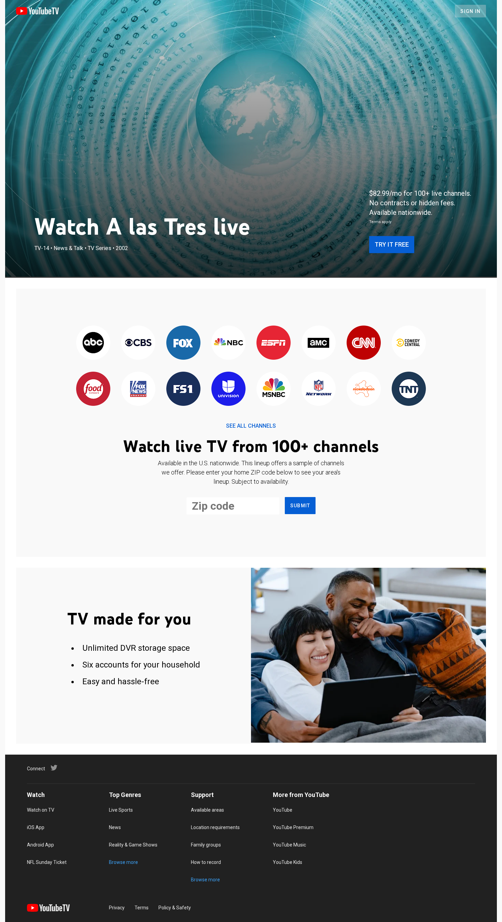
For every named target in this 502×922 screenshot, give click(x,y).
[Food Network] (93, 389)
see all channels (251, 426)
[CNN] (363, 343)
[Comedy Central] (408, 343)
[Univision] (228, 389)
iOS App (35, 827)
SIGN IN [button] (470, 11)
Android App (40, 845)
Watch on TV (40, 810)
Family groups (206, 845)
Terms (142, 907)
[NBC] (228, 343)
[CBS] (138, 343)
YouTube (282, 810)
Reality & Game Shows (133, 845)
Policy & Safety (174, 907)
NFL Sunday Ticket (47, 862)
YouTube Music (289, 845)
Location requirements (215, 827)
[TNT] (408, 389)
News (115, 827)
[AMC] (318, 343)
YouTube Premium (293, 827)
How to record (206, 862)
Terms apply (380, 222)
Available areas (207, 810)
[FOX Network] (183, 343)
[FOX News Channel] (138, 389)
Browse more (123, 862)
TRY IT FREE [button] (392, 244)
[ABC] (93, 343)
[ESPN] (273, 343)
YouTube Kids (287, 862)
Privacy (117, 907)
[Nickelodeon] (363, 389)
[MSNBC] (273, 389)
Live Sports (121, 810)
